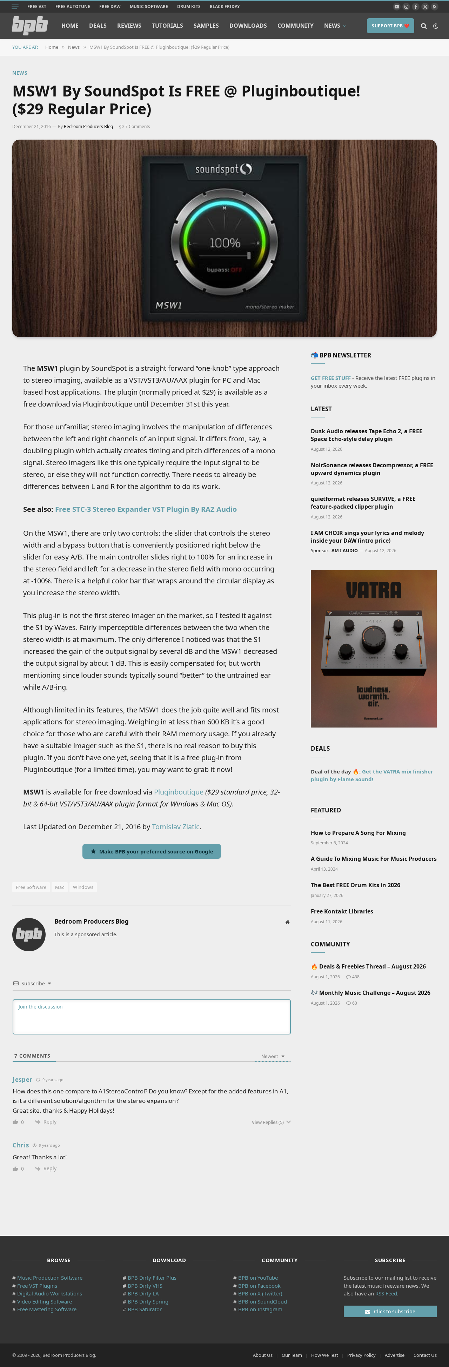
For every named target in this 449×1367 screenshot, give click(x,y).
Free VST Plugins (37, 1285)
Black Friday (225, 6)
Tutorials (167, 25)
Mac (59, 887)
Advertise (394, 1355)
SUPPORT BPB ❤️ (390, 26)
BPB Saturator (145, 1309)
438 (356, 977)
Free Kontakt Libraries (342, 911)
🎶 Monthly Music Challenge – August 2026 (370, 993)
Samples (206, 25)
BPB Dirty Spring (148, 1301)
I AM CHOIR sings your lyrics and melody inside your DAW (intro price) (367, 536)
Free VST (36, 6)
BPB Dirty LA (143, 1293)
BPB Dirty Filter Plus (152, 1277)
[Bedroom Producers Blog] (30, 26)
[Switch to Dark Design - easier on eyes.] (434, 26)
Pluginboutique (178, 792)
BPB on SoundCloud (262, 1301)
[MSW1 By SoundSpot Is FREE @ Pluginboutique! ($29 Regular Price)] (224, 238)
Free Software (31, 887)
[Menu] (15, 6)
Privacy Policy (361, 1355)
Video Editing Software (44, 1301)
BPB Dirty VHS (145, 1285)
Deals (98, 25)
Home (70, 25)
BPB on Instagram (260, 1309)
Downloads (248, 25)
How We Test (324, 1355)
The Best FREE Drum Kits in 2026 (355, 885)
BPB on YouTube (258, 1277)
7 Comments (137, 126)
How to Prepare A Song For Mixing (358, 833)
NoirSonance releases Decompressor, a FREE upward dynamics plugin (372, 469)
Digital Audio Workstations (49, 1293)
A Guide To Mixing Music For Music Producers (374, 859)
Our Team (292, 1355)
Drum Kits (189, 6)
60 (354, 1003)
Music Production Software (49, 1277)
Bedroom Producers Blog (88, 126)
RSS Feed (386, 1293)
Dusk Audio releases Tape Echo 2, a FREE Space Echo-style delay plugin (366, 435)
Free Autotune (72, 6)
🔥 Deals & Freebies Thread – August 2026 (368, 966)
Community (295, 25)
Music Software (149, 6)
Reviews (129, 25)
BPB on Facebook (259, 1285)
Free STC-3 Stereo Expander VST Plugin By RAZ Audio (146, 509)
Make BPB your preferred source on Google (156, 851)
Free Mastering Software (46, 1309)
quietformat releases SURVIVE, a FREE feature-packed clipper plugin (363, 502)
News (332, 25)
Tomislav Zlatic (176, 826)
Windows (83, 887)
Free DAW (110, 6)
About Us (263, 1355)
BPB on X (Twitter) (260, 1293)
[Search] (424, 26)
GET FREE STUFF (331, 377)
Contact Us (425, 1355)
